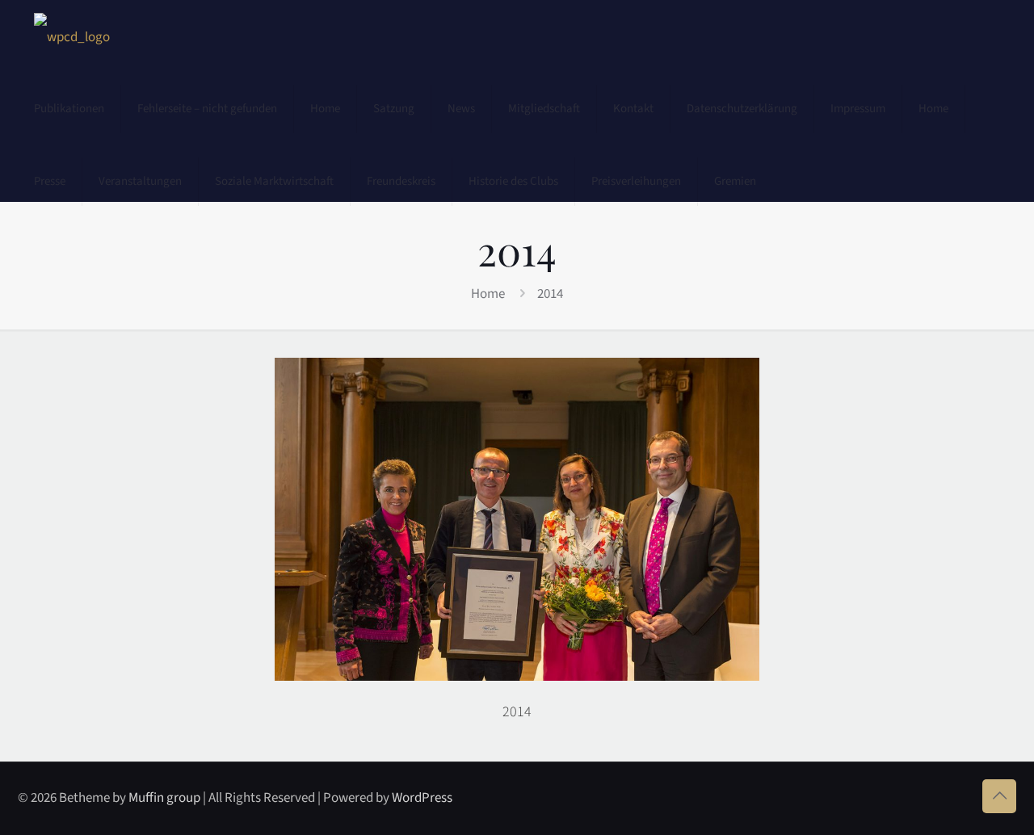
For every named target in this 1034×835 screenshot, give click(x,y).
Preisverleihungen (636, 181)
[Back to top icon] (999, 796)
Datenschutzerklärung (742, 108)
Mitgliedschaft (544, 108)
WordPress (422, 798)
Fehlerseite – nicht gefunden (207, 108)
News (461, 108)
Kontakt (633, 108)
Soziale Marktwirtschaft (274, 181)
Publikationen (69, 108)
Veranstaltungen (140, 181)
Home (325, 108)
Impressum (857, 108)
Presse (49, 181)
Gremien (735, 181)
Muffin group (164, 798)
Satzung (393, 108)
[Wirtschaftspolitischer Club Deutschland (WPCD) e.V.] (72, 36)
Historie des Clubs (513, 181)
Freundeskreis (401, 181)
